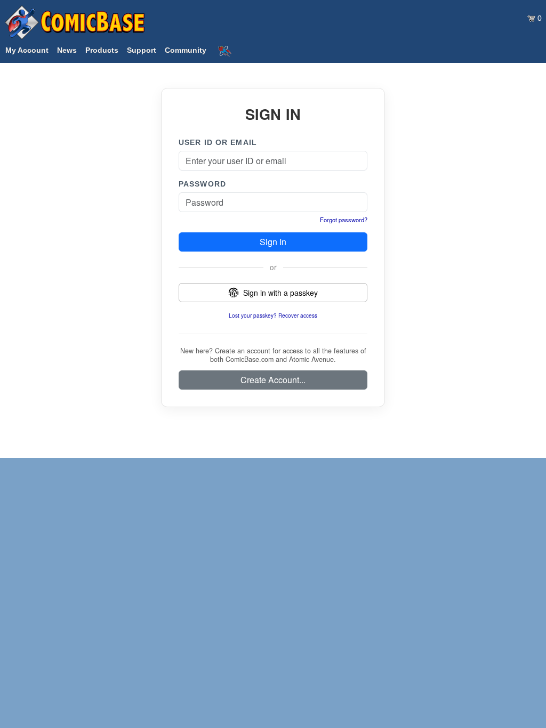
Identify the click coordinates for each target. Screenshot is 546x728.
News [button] (67, 50)
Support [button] (141, 50)
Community (185, 50)
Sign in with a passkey (280, 292)
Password (202, 184)
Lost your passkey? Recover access (273, 315)
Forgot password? (343, 219)
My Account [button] (27, 50)
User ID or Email (218, 142)
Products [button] (101, 50)
